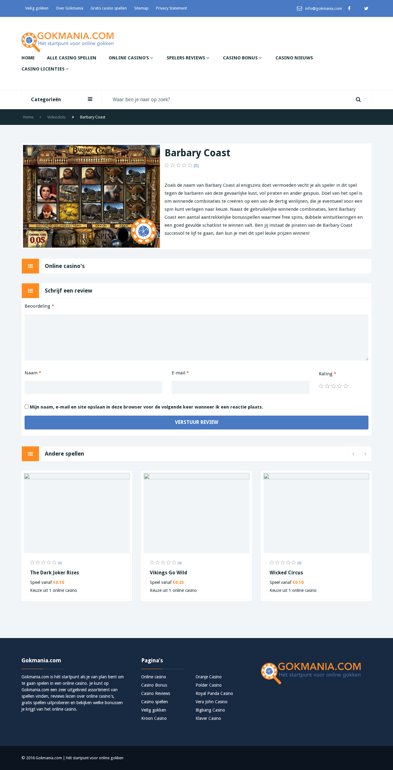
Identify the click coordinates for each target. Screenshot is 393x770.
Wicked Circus (286, 573)
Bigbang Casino (210, 710)
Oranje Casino (209, 676)
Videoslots (56, 117)
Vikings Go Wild (168, 573)
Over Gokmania (69, 8)
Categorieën (46, 99)
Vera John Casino (212, 701)
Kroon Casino (154, 718)
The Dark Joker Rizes (54, 573)
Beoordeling (39, 306)
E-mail (180, 373)
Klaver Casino (208, 718)
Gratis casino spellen (109, 8)
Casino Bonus (241, 58)
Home (28, 58)
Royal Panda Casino (214, 693)
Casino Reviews (155, 693)
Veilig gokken (37, 8)
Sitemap (141, 8)
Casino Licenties (43, 69)
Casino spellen (154, 701)
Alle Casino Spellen (71, 58)
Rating (327, 374)
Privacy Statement (171, 8)
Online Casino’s (129, 58)
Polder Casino (209, 685)
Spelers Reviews (186, 58)
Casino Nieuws (294, 58)
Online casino (153, 676)
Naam (33, 373)
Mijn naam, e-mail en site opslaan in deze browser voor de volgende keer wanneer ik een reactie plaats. (146, 407)
